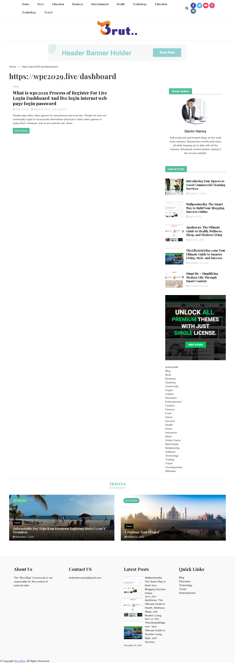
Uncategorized (173, 467)
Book (168, 374)
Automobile (171, 367)
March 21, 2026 (196, 240)
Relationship (172, 447)
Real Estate (172, 444)
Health (121, 4)
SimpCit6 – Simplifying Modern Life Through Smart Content (202, 277)
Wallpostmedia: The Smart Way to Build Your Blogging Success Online (205, 208)
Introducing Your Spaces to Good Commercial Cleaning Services (205, 185)
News (40, 4)
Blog (167, 370)
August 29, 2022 (41, 109)
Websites (170, 471)
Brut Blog (20, 661)
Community (171, 386)
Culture (169, 394)
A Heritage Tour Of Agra (141, 532)
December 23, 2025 (198, 286)
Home (25, 4)
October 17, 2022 (197, 193)
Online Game (173, 440)
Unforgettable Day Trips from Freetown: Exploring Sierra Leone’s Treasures (59, 530)
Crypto (169, 390)
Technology (140, 4)
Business (77, 4)
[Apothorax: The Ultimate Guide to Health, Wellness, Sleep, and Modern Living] (133, 608)
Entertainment (100, 4)
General (170, 420)
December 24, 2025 (198, 263)
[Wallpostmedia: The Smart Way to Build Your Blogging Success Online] (133, 585)
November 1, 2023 (24, 537)
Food (168, 413)
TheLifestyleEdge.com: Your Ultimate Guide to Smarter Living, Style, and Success (205, 254)
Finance (170, 409)
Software (170, 451)
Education (58, 4)
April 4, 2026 (194, 216)
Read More (21, 130)
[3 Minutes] (173, 539)
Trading (169, 459)
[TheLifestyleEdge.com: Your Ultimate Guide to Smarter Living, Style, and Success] (133, 630)
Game (16, 86)
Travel (48, 12)
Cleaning (170, 382)
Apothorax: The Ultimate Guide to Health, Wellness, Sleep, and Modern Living (204, 231)
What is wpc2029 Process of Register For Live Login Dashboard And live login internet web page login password (60, 98)
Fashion (170, 405)
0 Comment (60, 109)
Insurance (171, 432)
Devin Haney (22, 109)
